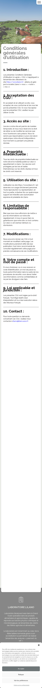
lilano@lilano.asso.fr (20, 321)
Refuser (21, 674)
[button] (39, 645)
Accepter (21, 669)
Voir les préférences (21, 680)
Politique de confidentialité (21, 685)
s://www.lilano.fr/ (17, 82)
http (8, 82)
